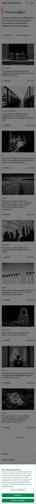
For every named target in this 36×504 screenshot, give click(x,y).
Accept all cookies (18, 500)
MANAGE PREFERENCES (18, 490)
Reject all (18, 495)
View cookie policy (7, 486)
